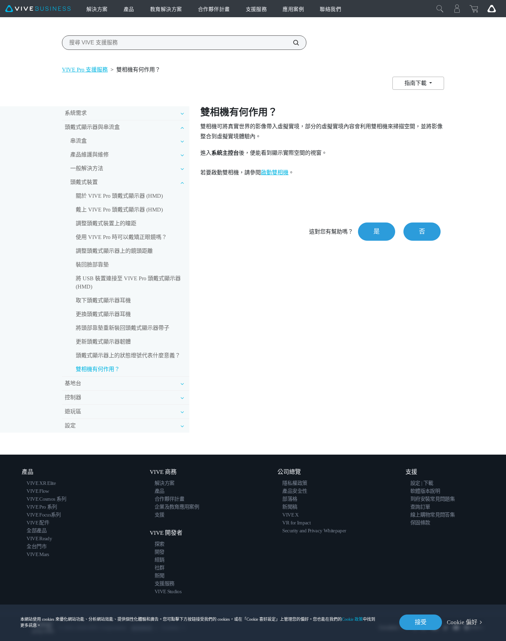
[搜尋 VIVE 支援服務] (292, 43)
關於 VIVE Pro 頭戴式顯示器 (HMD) (119, 196)
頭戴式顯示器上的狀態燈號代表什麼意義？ (128, 355)
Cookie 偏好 (462, 622)
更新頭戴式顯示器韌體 (103, 342)
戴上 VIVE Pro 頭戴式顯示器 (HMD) (119, 210)
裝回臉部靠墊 (92, 265)
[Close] (440, 8)
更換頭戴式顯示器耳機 (103, 314)
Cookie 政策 (352, 619)
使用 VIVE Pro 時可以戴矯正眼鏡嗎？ (121, 237)
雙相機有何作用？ (98, 369)
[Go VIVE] (491, 8)
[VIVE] (38, 8)
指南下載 (416, 83)
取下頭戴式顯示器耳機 (103, 300)
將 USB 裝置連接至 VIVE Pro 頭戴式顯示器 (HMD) (128, 282)
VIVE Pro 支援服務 (85, 70)
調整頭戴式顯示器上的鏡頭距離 (114, 251)
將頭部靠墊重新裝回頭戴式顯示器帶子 (122, 328)
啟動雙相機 (274, 172)
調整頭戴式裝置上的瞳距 (106, 223)
